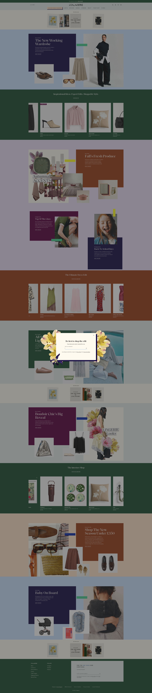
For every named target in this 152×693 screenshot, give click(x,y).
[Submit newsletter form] (86, 348)
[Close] (94, 335)
